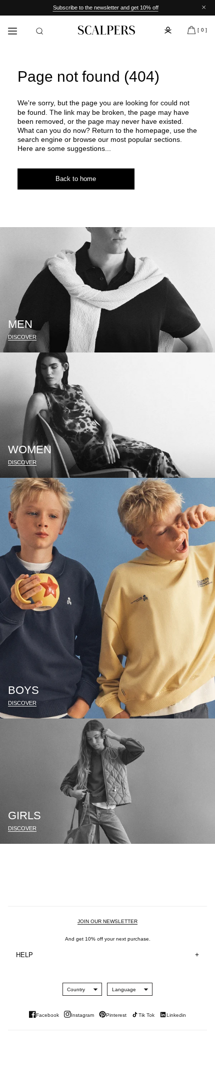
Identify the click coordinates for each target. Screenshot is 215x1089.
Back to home (76, 179)
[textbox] (76, 989)
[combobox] (76, 989)
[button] (39, 31)
